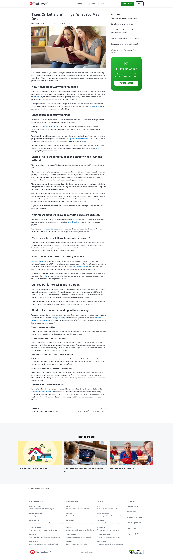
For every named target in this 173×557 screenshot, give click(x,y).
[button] (83, 3)
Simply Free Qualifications (135, 534)
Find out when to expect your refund (108, 537)
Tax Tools (100, 520)
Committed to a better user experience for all (43, 544)
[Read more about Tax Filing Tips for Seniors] (131, 453)
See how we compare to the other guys (41, 509)
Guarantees (33, 534)
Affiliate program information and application (80, 530)
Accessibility (33, 541)
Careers (69, 513)
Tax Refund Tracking (104, 534)
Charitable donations (38, 261)
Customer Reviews (35, 513)
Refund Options (34, 520)
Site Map (30, 488)
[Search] (117, 4)
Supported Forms (35, 527)
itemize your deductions (79, 267)
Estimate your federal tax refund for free (110, 516)
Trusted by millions (35, 516)
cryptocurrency (60, 318)
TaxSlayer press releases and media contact (80, 523)
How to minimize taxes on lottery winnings (126, 38)
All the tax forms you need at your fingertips (43, 530)
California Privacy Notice (135, 517)
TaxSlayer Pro (71, 534)
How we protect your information (76, 544)
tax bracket (38, 97)
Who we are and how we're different (77, 509)
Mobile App (101, 527)
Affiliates (69, 527)
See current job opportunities (75, 516)
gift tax (45, 276)
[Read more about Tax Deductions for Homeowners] (40, 453)
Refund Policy (131, 528)
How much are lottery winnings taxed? (124, 18)
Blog (98, 506)
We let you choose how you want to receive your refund (46, 523)
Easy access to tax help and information (109, 523)
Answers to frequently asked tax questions (110, 544)
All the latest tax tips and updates (107, 509)
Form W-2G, (49, 229)
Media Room (70, 520)
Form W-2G (95, 106)
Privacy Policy (131, 512)
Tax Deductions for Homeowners (33, 468)
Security (69, 541)
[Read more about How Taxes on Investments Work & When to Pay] (85, 453)
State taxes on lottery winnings (122, 24)
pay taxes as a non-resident (78, 139)
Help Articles (101, 541)
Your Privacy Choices (134, 523)
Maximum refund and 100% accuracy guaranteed (44, 537)
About (68, 506)
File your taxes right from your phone (108, 530)
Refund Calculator (103, 513)
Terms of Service (132, 506)
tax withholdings (73, 222)
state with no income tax (50, 126)
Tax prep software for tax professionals (78, 537)
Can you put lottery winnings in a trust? (124, 44)
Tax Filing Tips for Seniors (122, 468)
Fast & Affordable (35, 506)
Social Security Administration (41, 392)
